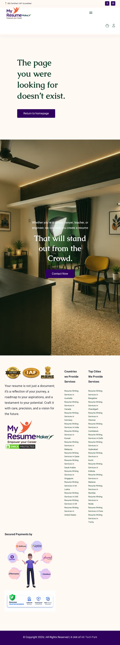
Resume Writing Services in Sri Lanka (71, 486)
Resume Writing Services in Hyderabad (95, 445)
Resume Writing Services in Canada (71, 405)
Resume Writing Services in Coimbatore (95, 427)
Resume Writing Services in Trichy (95, 518)
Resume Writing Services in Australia (71, 394)
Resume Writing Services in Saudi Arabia (71, 464)
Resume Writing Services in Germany (71, 416)
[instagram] (113, 3)
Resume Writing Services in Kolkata (95, 467)
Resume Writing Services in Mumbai (95, 489)
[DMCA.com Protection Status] (30, 446)
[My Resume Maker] (19, 8)
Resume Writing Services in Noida (95, 500)
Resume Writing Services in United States (71, 511)
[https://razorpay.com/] (30, 592)
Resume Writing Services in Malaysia (71, 445)
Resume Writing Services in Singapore (71, 475)
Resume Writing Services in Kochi (95, 456)
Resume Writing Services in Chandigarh (95, 405)
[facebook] (107, 3)
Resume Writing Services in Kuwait (71, 435)
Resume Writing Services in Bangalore (95, 394)
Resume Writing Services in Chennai (95, 416)
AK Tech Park (89, 637)
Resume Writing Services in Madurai (95, 478)
